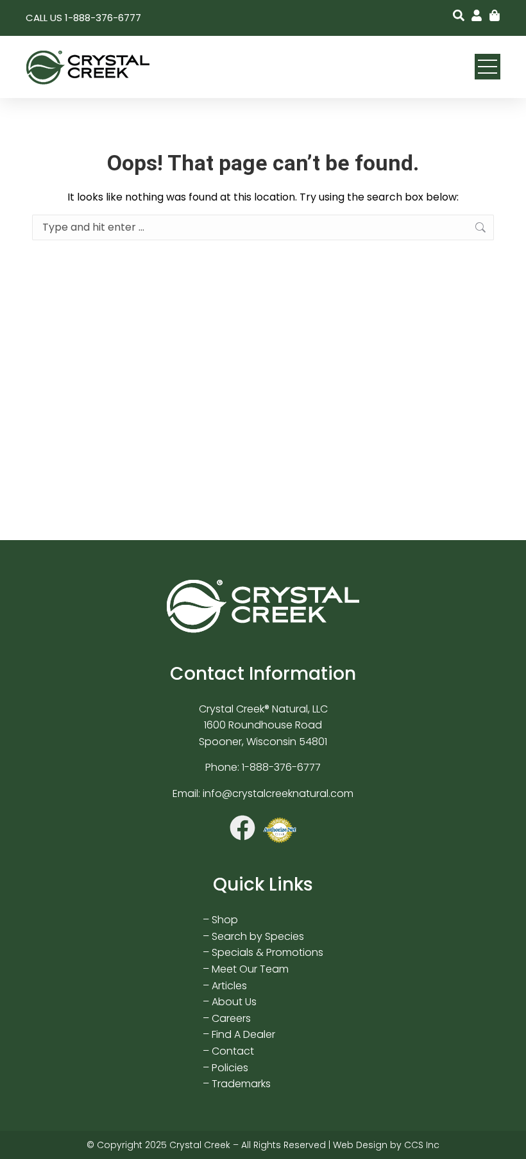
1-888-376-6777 (281, 767)
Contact (233, 1051)
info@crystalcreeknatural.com (278, 793)
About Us (234, 1001)
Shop (225, 919)
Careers (231, 1018)
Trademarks (241, 1083)
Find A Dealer (243, 1034)
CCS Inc (421, 1144)
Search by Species (258, 936)
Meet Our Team (250, 969)
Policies (230, 1067)
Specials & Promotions (267, 952)
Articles (229, 985)
